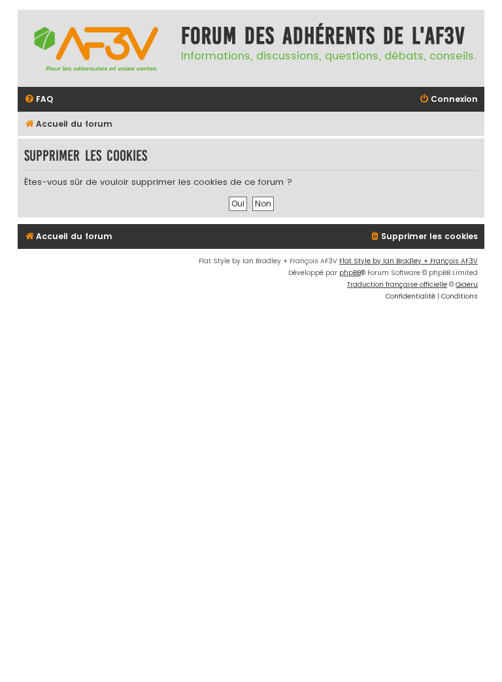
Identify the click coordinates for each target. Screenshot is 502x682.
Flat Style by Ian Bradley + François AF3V (408, 261)
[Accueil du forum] (96, 48)
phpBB (350, 273)
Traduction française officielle (397, 284)
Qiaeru (467, 284)
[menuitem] (38, 99)
